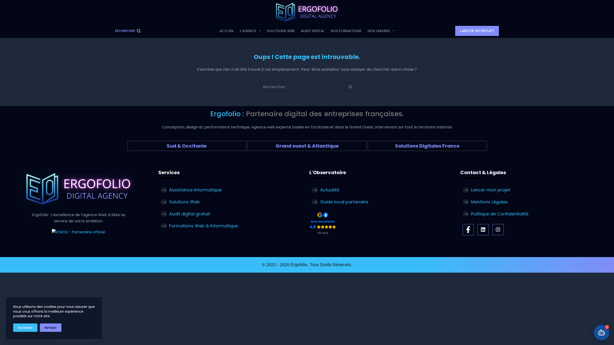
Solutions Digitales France (427, 146)
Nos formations (346, 30)
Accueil (226, 30)
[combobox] (302, 87)
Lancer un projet (477, 30)
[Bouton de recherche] (350, 87)
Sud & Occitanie (187, 146)
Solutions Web (281, 30)
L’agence (248, 30)
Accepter (25, 327)
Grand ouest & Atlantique (307, 146)
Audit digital (313, 30)
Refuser (51, 327)
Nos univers (379, 30)
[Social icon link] (468, 229)
